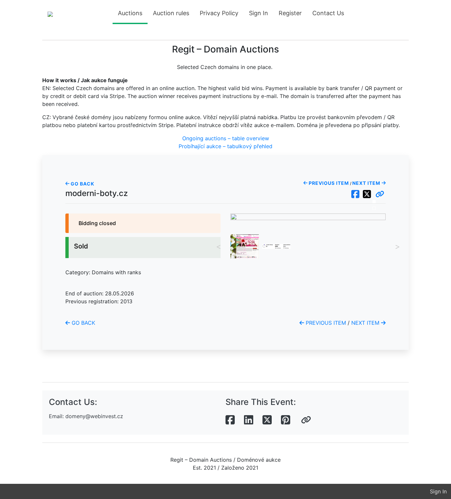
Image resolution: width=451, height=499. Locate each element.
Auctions (130, 13)
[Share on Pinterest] (285, 420)
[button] (380, 194)
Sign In (258, 13)
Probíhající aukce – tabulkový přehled (225, 146)
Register (290, 13)
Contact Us (328, 13)
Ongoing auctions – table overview (225, 138)
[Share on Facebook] (230, 420)
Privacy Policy (219, 13)
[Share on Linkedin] (248, 420)
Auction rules (171, 13)
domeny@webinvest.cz (94, 416)
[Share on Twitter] (267, 420)
